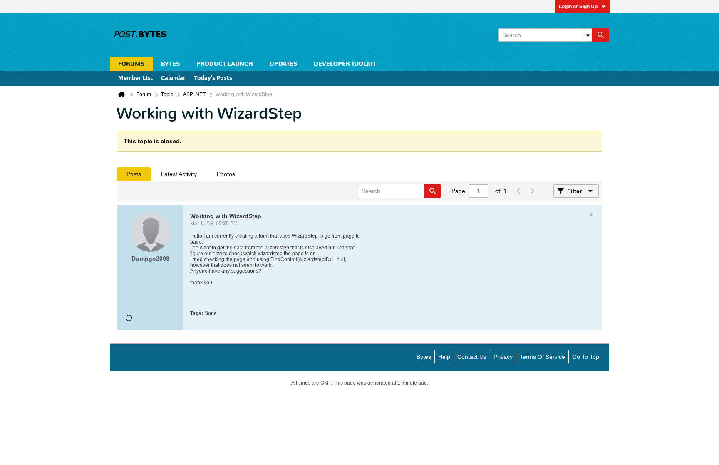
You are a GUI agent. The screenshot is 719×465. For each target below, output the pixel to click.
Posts (133, 174)
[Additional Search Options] (587, 35)
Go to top (585, 356)
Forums (131, 64)
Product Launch (224, 64)
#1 (592, 215)
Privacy (503, 356)
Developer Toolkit (345, 64)
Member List (135, 78)
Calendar (173, 78)
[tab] (134, 174)
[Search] (600, 35)
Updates (283, 64)
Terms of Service (542, 356)
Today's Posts (213, 78)
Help (444, 356)
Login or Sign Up (578, 7)
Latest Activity (179, 174)
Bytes (424, 356)
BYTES (170, 64)
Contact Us (471, 356)
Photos (226, 174)
